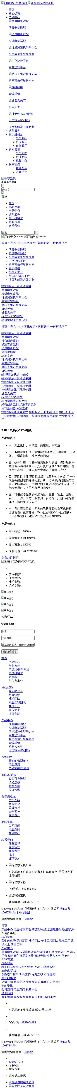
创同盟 (28, 919)
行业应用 (14, 764)
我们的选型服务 (19, 760)
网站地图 (24, 912)
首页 (11, 9)
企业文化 (14, 804)
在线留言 (21, 168)
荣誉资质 (14, 807)
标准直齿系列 (10, 344)
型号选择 (25, 974)
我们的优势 (16, 691)
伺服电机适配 (10, 290)
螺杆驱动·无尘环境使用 (16, 382)
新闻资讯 (14, 149)
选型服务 (14, 130)
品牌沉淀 (14, 694)
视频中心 (21, 160)
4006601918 (16, 1061)
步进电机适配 (10, 293)
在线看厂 (21, 145)
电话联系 (28, 1086)
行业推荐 (14, 665)
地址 (11, 854)
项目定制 (14, 713)
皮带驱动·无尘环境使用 (16, 389)
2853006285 (28, 1022)
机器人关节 (8, 312)
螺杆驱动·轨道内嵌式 (14, 374)
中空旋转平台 (10, 301)
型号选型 (14, 782)
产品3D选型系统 (19, 669)
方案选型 (14, 786)
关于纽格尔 (16, 134)
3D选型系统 (8, 774)
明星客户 (14, 677)
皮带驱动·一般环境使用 (16, 385)
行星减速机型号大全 (14, 297)
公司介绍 (21, 138)
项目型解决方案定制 (14, 320)
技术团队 (14, 698)
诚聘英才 (21, 171)
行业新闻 (21, 156)
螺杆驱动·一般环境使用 (52, 242)
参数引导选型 (17, 778)
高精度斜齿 (8, 352)
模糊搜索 (14, 789)
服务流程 (14, 843)
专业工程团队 (17, 702)
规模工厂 (14, 706)
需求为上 (14, 709)
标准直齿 (7, 355)
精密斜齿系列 (10, 340)
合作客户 (21, 141)
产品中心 (14, 17)
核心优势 (14, 13)
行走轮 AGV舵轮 (12, 316)
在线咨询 (28, 1082)
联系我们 (14, 164)
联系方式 (14, 851)
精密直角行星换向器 (14, 305)
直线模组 (29, 242)
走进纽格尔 (16, 673)
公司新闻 (21, 153)
